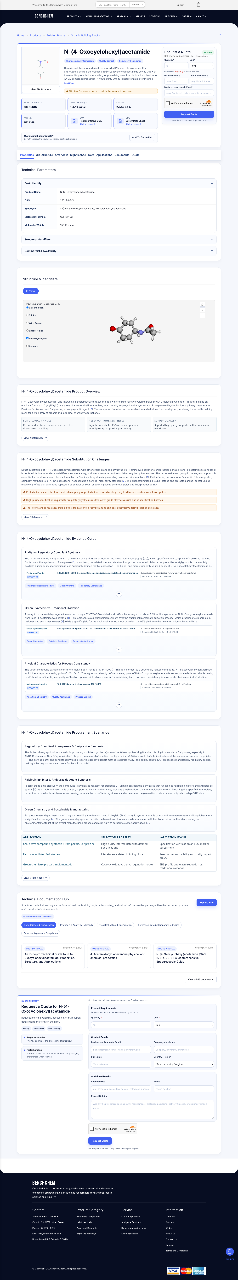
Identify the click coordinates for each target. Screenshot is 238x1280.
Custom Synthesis (130, 1216)
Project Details (99, 1096)
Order (185, 16)
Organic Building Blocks (85, 35)
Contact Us (171, 1239)
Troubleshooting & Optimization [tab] (115, 925)
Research (123, 16)
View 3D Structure (41, 89)
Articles (170, 16)
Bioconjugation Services (133, 1228)
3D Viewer (30, 291)
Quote (136, 155)
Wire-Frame (35, 323)
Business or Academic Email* (178, 87)
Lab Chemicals (84, 1222)
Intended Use (98, 1081)
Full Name (96, 1057)
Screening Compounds (88, 1216)
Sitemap (170, 1245)
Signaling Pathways (98, 16)
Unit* (192, 60)
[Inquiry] (230, 1252)
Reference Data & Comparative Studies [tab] (158, 925)
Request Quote (189, 114)
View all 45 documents (201, 979)
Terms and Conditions (177, 1250)
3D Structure (44, 155)
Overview (61, 155)
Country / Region (162, 1057)
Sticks (32, 315)
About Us (170, 1233)
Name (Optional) (172, 75)
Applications (104, 155)
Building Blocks (56, 35)
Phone (157, 1081)
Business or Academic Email (106, 1042)
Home (20, 35)
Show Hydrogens (37, 338)
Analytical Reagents (87, 1228)
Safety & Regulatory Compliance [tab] (41, 933)
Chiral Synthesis (129, 1233)
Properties (27, 155)
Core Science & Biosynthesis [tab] (39, 925)
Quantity (96, 1017)
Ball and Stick (36, 307)
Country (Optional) (199, 75)
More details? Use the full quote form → (189, 120)
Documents (121, 155)
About (200, 16)
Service (140, 16)
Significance (78, 155)
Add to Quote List (142, 137)
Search (135, 4)
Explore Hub (207, 902)
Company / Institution (165, 1042)
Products (73, 16)
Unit (157, 1017)
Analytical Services (131, 1222)
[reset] (202, 304)
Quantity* (169, 60)
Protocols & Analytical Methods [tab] (76, 925)
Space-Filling (35, 330)
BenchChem (44, 16)
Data (91, 155)
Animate (33, 346)
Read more (69, 83)
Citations (154, 16)
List (198, 5)
